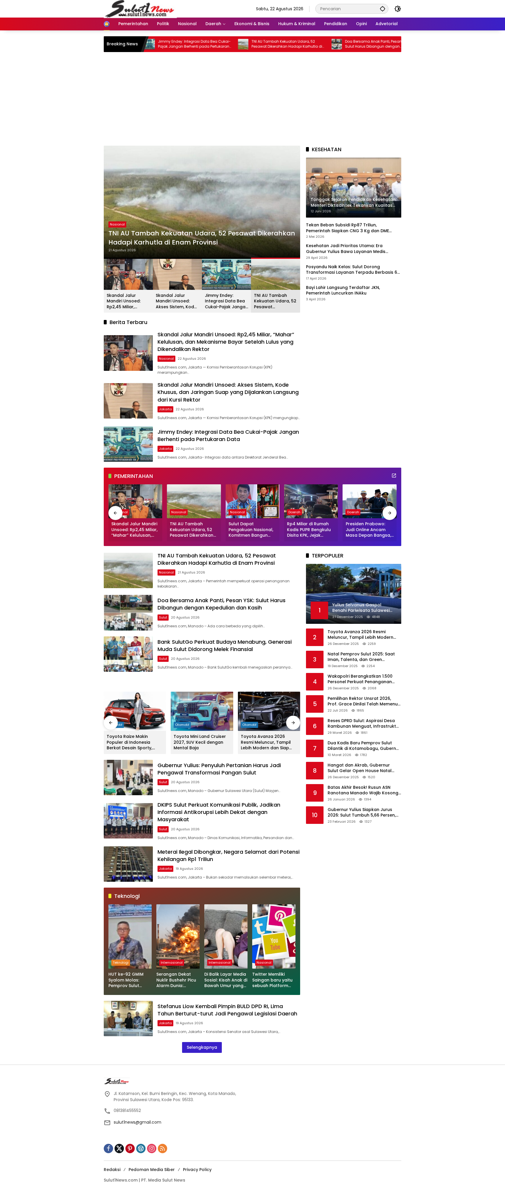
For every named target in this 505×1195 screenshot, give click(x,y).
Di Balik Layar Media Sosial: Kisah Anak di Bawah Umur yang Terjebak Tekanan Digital (225, 980)
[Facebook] (108, 1148)
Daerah (294, 512)
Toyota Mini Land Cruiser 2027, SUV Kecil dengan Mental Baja (200, 742)
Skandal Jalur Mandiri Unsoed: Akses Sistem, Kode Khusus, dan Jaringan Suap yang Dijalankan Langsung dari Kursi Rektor (177, 301)
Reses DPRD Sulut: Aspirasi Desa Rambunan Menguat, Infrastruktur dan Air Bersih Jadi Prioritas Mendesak (364, 723)
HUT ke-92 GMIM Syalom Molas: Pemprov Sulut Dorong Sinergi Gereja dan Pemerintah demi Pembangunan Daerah (126, 980)
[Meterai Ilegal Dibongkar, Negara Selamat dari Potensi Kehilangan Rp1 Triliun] (128, 864)
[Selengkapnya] (394, 475)
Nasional (117, 224)
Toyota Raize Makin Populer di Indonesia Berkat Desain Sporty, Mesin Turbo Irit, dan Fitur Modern (133, 742)
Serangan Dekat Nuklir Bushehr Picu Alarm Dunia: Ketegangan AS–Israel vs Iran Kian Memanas (176, 980)
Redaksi (112, 1169)
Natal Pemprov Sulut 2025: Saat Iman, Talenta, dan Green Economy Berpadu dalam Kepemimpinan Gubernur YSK (361, 656)
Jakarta (165, 409)
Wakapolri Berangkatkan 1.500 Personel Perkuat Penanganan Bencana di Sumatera (360, 679)
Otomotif (182, 724)
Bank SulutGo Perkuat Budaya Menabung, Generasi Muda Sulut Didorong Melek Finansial (225, 645)
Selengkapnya (202, 1047)
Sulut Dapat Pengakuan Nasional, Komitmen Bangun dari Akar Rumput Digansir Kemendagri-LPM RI (252, 529)
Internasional (172, 962)
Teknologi (121, 962)
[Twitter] (119, 1148)
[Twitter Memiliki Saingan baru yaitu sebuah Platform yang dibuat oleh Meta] (273, 936)
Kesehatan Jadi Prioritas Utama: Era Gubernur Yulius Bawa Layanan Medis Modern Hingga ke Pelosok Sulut (345, 248)
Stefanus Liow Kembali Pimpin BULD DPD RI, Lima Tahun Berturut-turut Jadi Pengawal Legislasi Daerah (227, 1010)
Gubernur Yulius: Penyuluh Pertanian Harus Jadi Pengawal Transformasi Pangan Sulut (219, 769)
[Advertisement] (252, 102)
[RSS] (162, 1148)
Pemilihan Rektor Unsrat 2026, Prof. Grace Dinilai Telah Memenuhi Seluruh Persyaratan (364, 701)
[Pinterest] (130, 1148)
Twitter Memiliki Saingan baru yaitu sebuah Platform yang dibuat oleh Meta (272, 980)
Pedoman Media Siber (152, 1169)
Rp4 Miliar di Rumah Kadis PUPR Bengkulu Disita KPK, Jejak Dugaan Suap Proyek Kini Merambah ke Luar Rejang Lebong (311, 529)
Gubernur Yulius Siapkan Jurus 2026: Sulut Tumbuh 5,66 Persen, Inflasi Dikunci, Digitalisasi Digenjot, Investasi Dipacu (364, 812)
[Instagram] (151, 1148)
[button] (382, 8)
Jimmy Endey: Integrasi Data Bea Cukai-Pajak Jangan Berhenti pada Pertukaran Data (226, 301)
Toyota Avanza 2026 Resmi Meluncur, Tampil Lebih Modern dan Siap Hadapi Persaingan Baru (267, 742)
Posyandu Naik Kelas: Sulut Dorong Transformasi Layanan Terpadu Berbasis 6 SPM (351, 269)
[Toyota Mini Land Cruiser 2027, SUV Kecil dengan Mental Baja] (202, 711)
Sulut (163, 617)
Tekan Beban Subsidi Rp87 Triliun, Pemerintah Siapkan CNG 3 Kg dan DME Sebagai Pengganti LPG (347, 228)
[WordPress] (141, 1148)
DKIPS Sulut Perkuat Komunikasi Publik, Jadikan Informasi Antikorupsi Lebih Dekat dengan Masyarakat (219, 812)
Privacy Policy (197, 1169)
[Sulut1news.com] (140, 8)
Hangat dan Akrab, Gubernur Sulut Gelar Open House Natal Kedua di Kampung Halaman (360, 768)
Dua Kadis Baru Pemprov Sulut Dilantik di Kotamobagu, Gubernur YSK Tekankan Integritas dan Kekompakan (364, 745)
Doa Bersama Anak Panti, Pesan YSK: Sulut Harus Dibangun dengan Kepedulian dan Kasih (323, 44)
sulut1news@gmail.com (137, 1122)
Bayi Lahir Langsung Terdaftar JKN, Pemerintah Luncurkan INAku (343, 290)
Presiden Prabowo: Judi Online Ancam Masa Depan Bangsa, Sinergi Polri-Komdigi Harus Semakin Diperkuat (368, 529)
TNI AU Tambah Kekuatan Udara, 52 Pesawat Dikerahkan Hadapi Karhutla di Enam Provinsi (233, 44)
